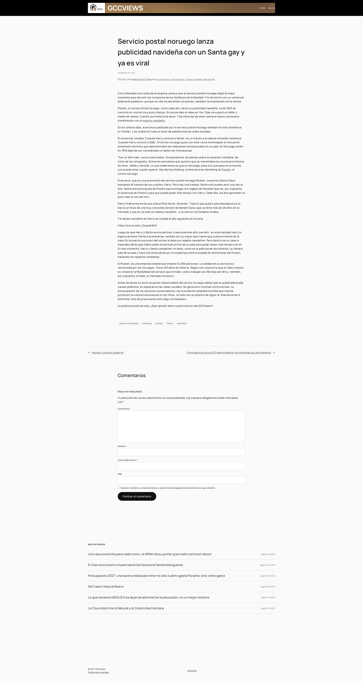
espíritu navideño (154, 120)
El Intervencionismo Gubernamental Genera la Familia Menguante (135, 565)
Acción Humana (163, 79)
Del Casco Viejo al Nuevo (106, 586)
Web (120, 474)
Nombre (122, 446)
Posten (226, 169)
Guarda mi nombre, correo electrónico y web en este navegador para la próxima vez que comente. (168, 488)
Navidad (159, 323)
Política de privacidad (98, 672)
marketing (146, 323)
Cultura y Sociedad (194, 79)
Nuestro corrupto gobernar (108, 352)
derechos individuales (128, 323)
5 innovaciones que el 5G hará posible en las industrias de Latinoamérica (229, 352)
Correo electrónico (127, 460)
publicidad (181, 323)
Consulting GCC (178, 79)
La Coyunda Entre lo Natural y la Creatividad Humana (126, 608)
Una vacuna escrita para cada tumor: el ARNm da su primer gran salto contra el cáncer (150, 554)
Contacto (192, 670)
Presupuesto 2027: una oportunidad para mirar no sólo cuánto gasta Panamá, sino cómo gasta (156, 576)
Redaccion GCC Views (142, 79)
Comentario (124, 408)
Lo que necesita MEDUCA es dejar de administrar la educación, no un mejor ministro (148, 597)
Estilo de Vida (209, 79)
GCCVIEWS (125, 7)
